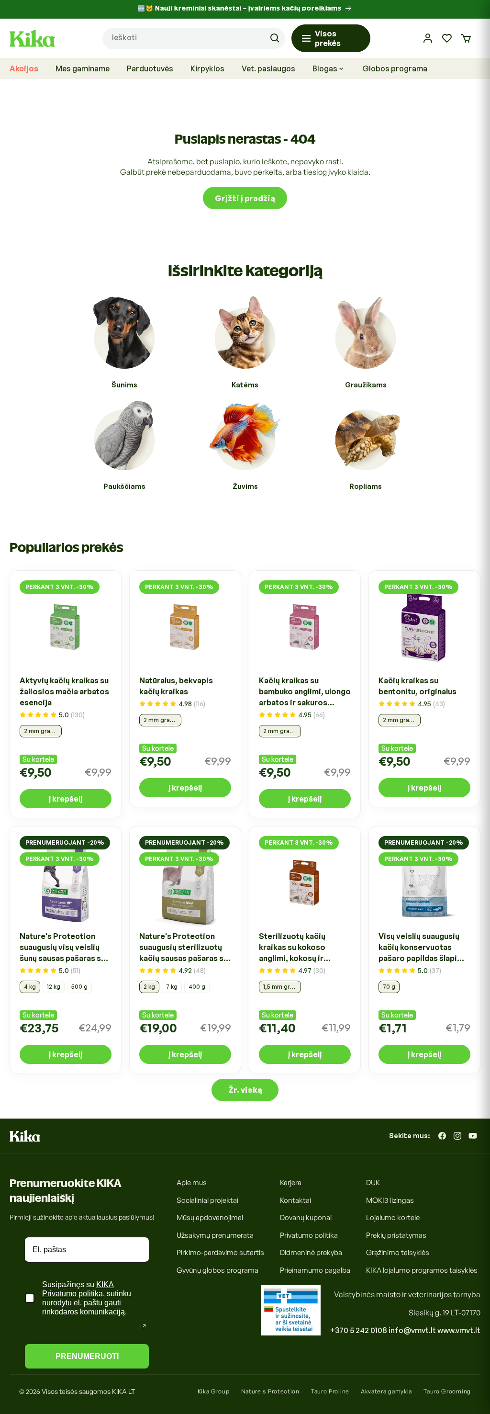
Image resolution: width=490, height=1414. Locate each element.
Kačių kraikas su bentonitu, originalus (418, 686)
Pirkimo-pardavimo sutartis (220, 1252)
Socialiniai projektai (207, 1200)
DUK (373, 1182)
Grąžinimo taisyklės (397, 1252)
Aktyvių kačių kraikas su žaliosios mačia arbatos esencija (64, 691)
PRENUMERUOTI (87, 1356)
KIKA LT (123, 1391)
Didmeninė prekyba (311, 1252)
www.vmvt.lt (458, 1330)
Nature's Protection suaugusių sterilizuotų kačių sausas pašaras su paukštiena (183, 947)
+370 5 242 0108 (358, 1330)
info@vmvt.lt (412, 1330)
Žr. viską (245, 1090)
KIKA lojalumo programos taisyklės (422, 1270)
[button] (466, 38)
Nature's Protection (270, 1391)
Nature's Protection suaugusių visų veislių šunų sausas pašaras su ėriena (62, 947)
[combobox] (193, 38)
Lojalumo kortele (393, 1217)
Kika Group (214, 1391)
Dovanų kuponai (306, 1217)
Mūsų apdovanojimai (210, 1217)
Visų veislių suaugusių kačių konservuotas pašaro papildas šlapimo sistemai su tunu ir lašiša (424, 947)
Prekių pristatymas (396, 1235)
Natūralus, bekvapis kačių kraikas (176, 686)
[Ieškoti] (274, 38)
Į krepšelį (65, 798)
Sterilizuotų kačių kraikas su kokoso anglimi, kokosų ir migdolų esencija (292, 947)
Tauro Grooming (447, 1391)
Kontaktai (295, 1200)
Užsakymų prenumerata (215, 1235)
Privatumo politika (309, 1235)
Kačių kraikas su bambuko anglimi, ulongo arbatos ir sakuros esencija (305, 692)
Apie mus (192, 1182)
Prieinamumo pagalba (315, 1270)
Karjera (290, 1182)
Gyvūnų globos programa (217, 1270)
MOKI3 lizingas (390, 1200)
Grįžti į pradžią (245, 198)
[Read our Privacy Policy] (143, 1327)
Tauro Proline (330, 1391)
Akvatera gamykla (386, 1391)
